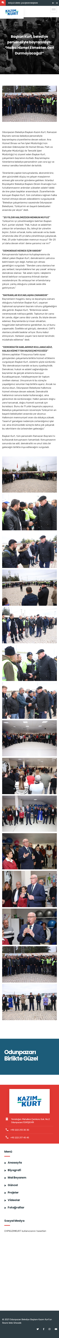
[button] (53, 3)
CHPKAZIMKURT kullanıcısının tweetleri (25, 1231)
